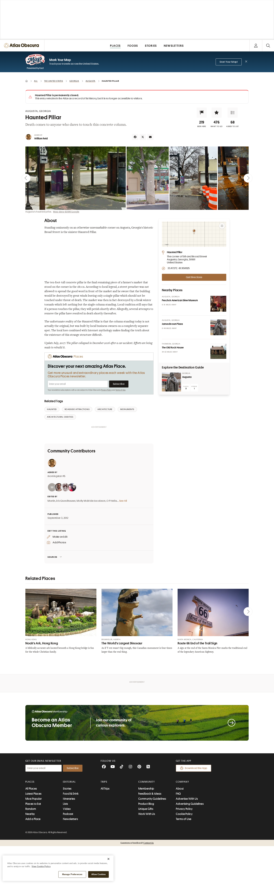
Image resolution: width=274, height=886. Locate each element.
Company (182, 782)
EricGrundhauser (65, 501)
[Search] (268, 45)
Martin (51, 501)
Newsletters (70, 819)
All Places (31, 788)
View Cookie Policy (41, 866)
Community (146, 782)
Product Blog (146, 804)
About (180, 788)
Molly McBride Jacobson (91, 501)
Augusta (187, 377)
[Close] (108, 858)
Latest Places (33, 793)
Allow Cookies (98, 874)
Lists (65, 804)
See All (123, 501)
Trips (104, 782)
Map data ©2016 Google (66, 212)
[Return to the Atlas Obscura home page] (22, 45)
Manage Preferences (72, 874)
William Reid (41, 138)
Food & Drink (70, 793)
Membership (146, 788)
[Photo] (218, 304)
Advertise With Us (187, 798)
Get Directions (194, 277)
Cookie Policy (184, 814)
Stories (67, 788)
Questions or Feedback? (137, 843)
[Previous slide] (26, 178)
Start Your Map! (229, 62)
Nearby (30, 814)
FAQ (178, 793)
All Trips (105, 788)
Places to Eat (33, 804)
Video (67, 809)
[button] (202, 113)
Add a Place (33, 819)
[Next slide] (248, 178)
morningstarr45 (56, 476)
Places (30, 782)
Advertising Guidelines (190, 804)
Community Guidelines (152, 798)
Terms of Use (120, 390)
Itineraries (69, 798)
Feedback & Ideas (149, 793)
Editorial (69, 782)
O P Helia (112, 501)
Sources (52, 557)
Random (30, 809)
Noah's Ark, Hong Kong (41, 643)
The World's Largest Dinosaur (121, 643)
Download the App (196, 768)
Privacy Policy (106, 390)
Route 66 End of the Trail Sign (197, 643)
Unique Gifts (145, 809)
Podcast (68, 814)
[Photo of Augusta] (171, 381)
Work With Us (146, 814)
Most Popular (33, 798)
